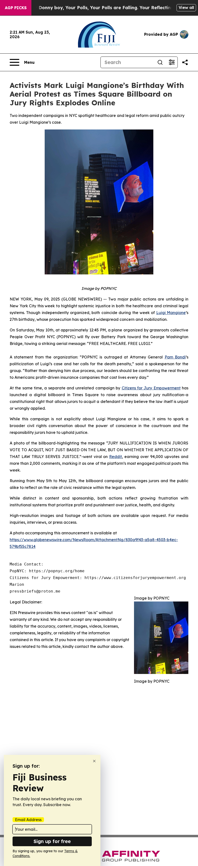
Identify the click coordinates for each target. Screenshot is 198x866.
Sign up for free (52, 841)
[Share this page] (185, 62)
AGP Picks (16, 7)
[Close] (94, 761)
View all (186, 7)
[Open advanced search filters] (171, 62)
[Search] (160, 62)
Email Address (28, 819)
